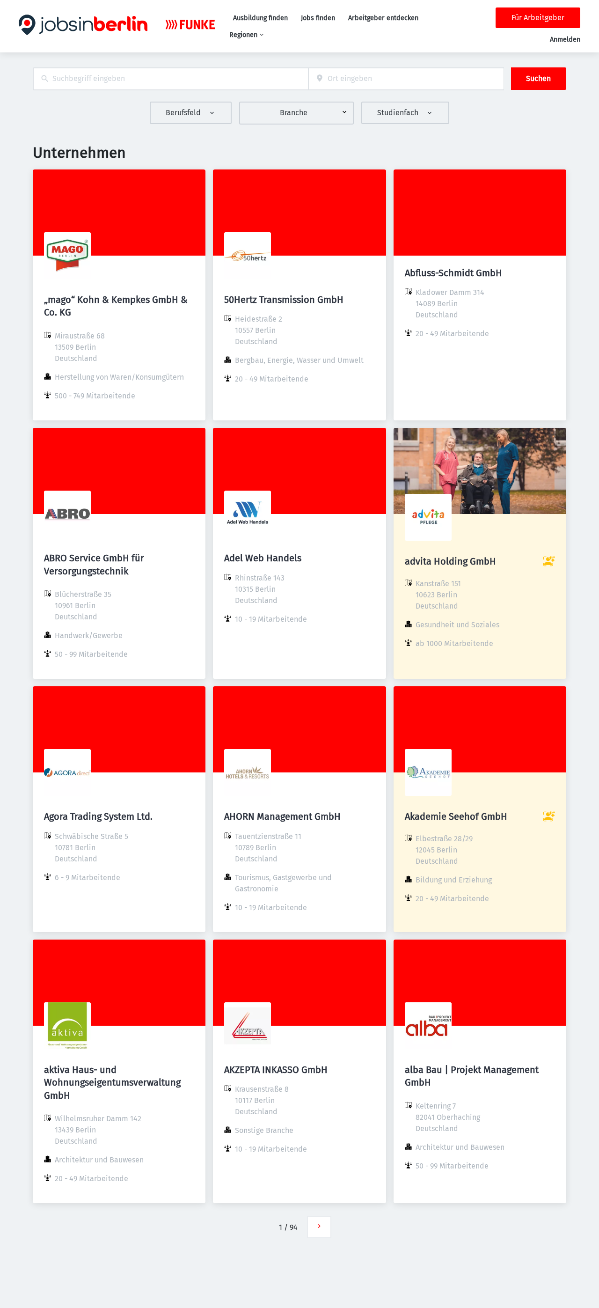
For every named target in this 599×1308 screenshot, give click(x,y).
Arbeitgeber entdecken (383, 18)
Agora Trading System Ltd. (98, 816)
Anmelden (565, 40)
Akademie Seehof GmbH (456, 816)
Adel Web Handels (262, 558)
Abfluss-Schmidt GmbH (453, 273)
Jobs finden (318, 18)
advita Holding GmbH (450, 561)
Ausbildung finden (260, 18)
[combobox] (170, 78)
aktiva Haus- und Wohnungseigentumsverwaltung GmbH (112, 1082)
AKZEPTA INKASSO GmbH (276, 1069)
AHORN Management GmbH (282, 816)
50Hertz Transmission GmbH (283, 299)
